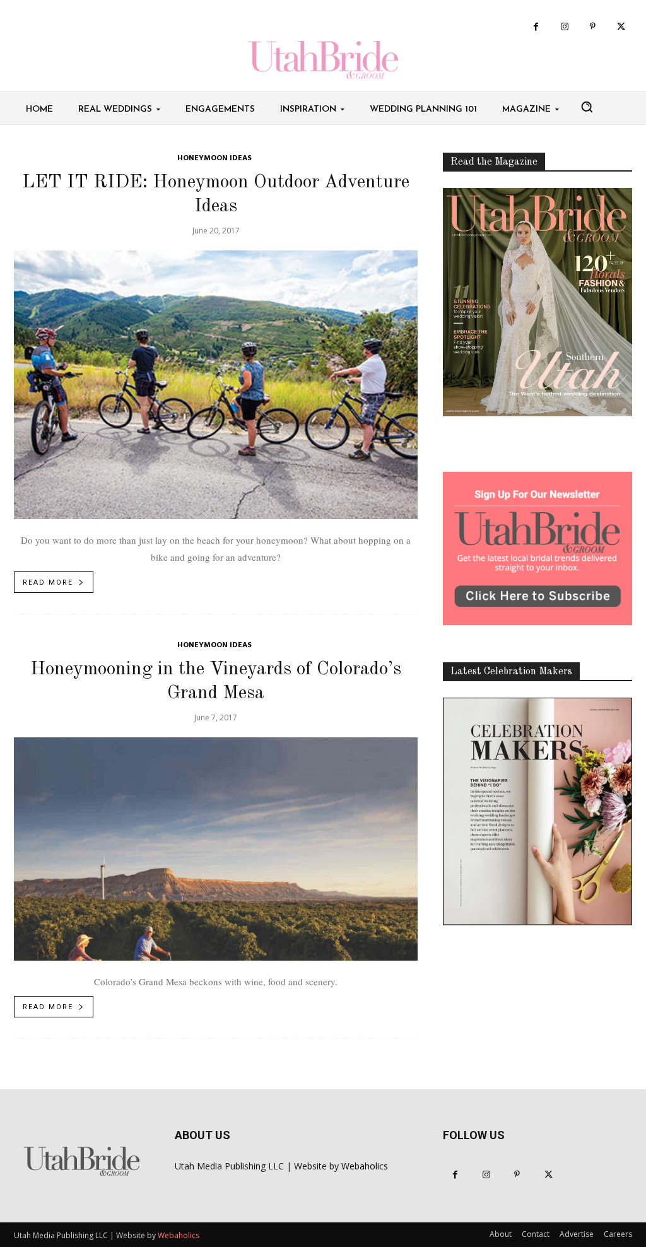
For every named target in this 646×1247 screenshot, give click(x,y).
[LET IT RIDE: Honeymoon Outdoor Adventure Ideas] (216, 385)
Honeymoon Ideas (214, 159)
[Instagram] (564, 27)
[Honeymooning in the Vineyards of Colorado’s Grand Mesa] (216, 849)
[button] (587, 106)
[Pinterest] (593, 27)
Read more (48, 582)
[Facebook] (536, 27)
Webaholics (364, 1166)
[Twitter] (621, 27)
